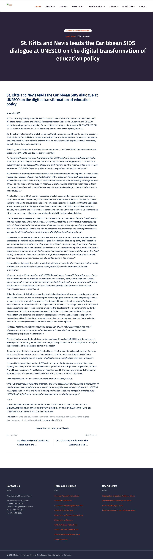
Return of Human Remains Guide (67, 534)
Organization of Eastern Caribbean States (118, 496)
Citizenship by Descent (63, 520)
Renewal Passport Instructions (66, 496)
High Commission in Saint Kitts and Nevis (118, 510)
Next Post (89, 435)
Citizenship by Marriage (63, 510)
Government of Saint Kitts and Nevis (116, 500)
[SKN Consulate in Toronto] (9, 6)
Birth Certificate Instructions (65, 525)
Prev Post (13, 435)
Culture (112, 6)
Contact (142, 6)
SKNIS (59, 420)
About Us (49, 6)
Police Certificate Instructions (66, 529)
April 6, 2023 (70, 36)
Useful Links (127, 6)
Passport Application (63, 500)
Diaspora (64, 6)
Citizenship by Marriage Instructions (68, 505)
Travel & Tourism (95, 6)
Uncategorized (83, 31)
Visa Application (61, 539)
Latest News (71, 31)
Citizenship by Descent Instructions (68, 515)
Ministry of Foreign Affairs (112, 505)
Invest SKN (77, 6)
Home (38, 6)
